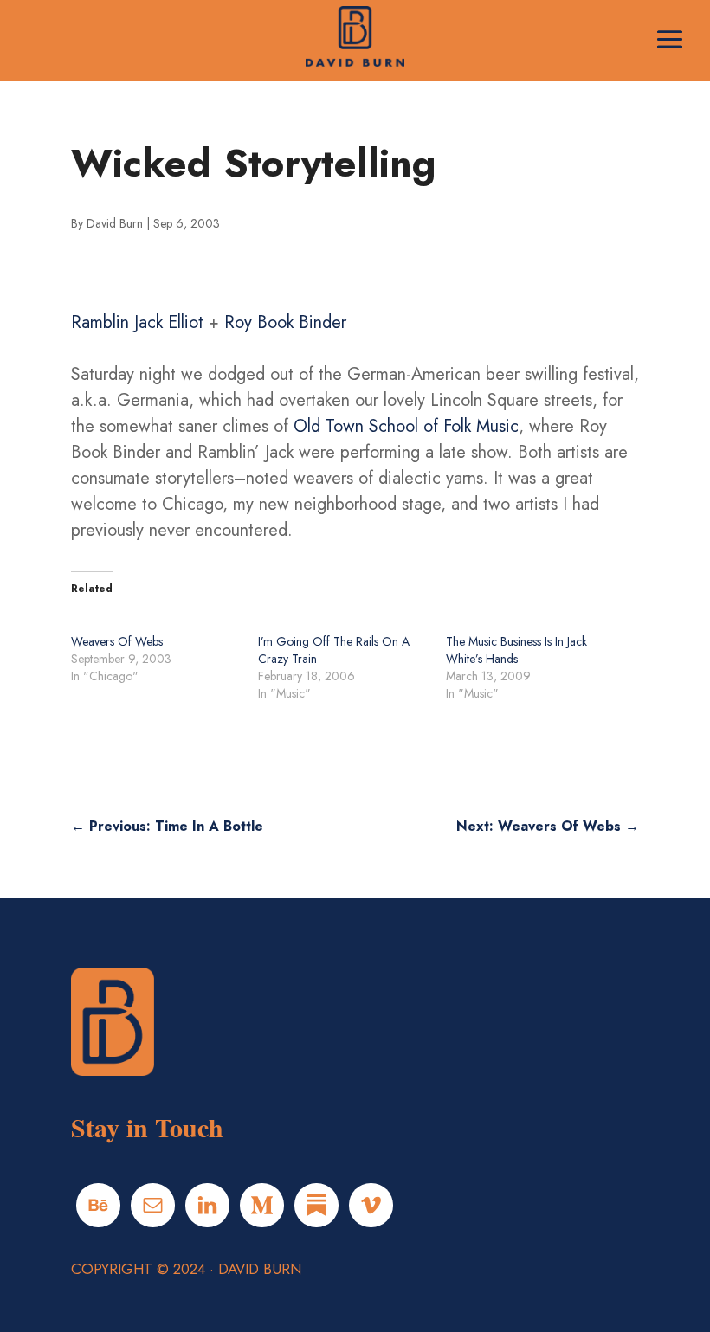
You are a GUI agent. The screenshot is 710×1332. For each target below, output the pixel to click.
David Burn (115, 223)
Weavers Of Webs (117, 641)
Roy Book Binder (285, 322)
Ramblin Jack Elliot (137, 322)
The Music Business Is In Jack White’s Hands (516, 650)
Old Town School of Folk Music (406, 426)
